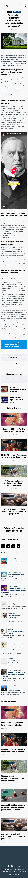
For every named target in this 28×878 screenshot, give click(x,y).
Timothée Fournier (14, 374)
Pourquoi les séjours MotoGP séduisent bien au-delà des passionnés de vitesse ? (13, 807)
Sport (5, 792)
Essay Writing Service (13, 604)
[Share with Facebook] (17, 363)
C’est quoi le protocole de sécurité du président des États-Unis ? (13, 344)
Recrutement (22, 871)
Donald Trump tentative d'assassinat (14, 355)
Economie (10, 629)
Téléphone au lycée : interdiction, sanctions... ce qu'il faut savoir (14, 483)
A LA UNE (10, 11)
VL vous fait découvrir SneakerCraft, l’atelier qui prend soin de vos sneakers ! (13, 617)
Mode (14, 613)
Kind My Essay (11, 660)
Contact (15, 871)
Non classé (10, 602)
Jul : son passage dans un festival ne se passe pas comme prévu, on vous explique (13, 590)
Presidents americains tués (14, 360)
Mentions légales (7, 871)
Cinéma (11, 415)
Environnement (22, 643)
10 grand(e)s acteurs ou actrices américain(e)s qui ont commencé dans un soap (13, 674)
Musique (15, 586)
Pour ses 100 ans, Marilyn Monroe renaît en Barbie (12, 724)
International (16, 11)
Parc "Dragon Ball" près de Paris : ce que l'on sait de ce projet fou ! (14, 511)
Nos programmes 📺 (19, 869)
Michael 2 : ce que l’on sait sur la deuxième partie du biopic (14, 456)
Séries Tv (20, 670)
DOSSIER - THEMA (12, 572)
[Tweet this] (18, 363)
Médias (15, 559)
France (11, 467)
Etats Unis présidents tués (14, 357)
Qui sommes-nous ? (7, 869)
